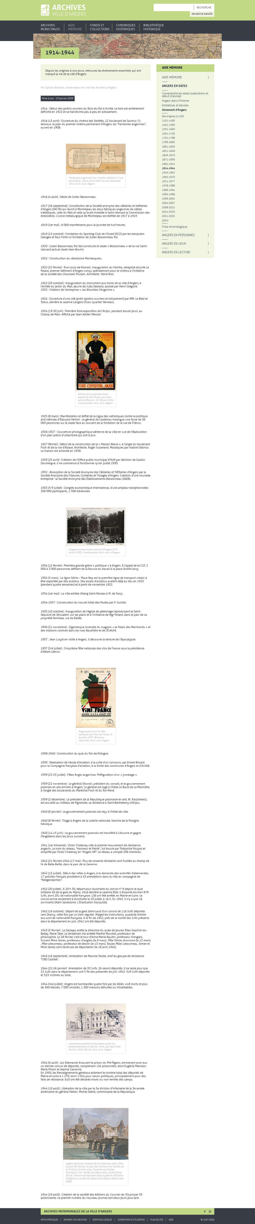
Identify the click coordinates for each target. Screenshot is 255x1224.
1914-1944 (168, 168)
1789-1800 (168, 142)
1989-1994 (168, 190)
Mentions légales (102, 1219)
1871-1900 (168, 159)
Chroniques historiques (125, 27)
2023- (165, 220)
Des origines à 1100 (173, 116)
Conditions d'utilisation (131, 1219)
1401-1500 (168, 125)
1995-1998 (168, 194)
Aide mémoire (75, 27)
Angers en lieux (174, 243)
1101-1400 (168, 120)
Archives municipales (50, 27)
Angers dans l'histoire (175, 100)
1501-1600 (168, 129)
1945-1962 (168, 172)
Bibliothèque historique (153, 27)
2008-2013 (168, 207)
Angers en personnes (178, 235)
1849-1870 (168, 155)
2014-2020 (168, 212)
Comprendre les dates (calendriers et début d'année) (185, 95)
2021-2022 (168, 216)
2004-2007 (168, 203)
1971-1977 (168, 181)
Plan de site (156, 1219)
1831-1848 (168, 151)
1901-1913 (168, 164)
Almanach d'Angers (174, 110)
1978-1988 (168, 185)
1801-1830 (168, 146)
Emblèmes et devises (175, 105)
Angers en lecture (176, 252)
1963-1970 (168, 177)
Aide (171, 1219)
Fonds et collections (100, 27)
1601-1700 (168, 133)
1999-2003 (168, 198)
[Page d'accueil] (63, 10)
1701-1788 (168, 138)
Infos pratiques (49, 1219)
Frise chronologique (174, 226)
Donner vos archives (75, 1219)
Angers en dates (174, 85)
